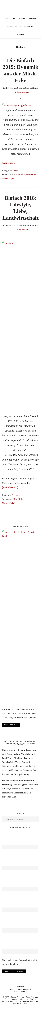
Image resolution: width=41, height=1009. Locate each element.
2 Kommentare (22, 92)
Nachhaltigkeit (9, 178)
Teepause (16, 170)
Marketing (31, 174)
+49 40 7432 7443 (20, 1003)
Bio (15, 174)
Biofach (21, 174)
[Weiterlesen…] (10, 162)
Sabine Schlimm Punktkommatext (20, 6)
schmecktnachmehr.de (13, 971)
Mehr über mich (11, 725)
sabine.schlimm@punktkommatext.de (17, 1001)
